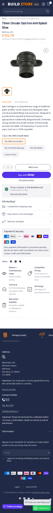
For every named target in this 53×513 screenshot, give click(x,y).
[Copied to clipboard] (20, 261)
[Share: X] (15, 261)
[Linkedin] (33, 498)
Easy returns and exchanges (20, 214)
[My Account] (43, 4)
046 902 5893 (7, 405)
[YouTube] (28, 498)
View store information (18, 194)
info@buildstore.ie (10, 411)
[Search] (47, 11)
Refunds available (15, 221)
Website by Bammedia (40, 492)
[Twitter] (24, 498)
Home (4, 18)
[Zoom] (45, 50)
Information (8, 431)
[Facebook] (20, 498)
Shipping (28, 39)
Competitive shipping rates (19, 206)
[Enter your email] (48, 452)
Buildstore (6, 102)
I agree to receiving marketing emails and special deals (28, 459)
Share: (5, 261)
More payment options (26, 180)
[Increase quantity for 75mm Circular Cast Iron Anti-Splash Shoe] (12, 167)
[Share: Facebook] (11, 261)
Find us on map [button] (9, 389)
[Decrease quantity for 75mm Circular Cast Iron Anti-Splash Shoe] (4, 167)
